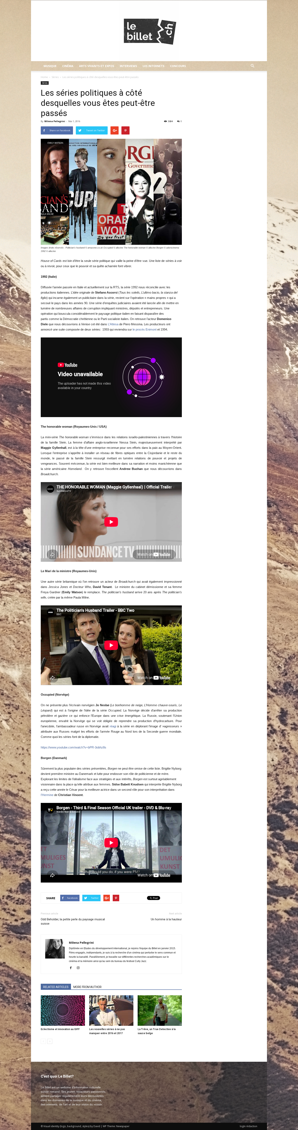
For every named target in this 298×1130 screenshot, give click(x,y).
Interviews (128, 66)
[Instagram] (79, 968)
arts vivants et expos (96, 66)
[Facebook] (72, 968)
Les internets (153, 66)
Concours (178, 66)
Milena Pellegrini (54, 121)
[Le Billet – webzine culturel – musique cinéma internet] (149, 30)
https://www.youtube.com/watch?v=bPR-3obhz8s (73, 747)
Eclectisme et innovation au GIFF (60, 1029)
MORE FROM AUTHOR (87, 987)
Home (44, 77)
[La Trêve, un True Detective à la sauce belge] (160, 1010)
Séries (55, 77)
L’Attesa (113, 324)
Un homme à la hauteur (166, 919)
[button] (252, 66)
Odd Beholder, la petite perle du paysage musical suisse (73, 921)
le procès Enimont (145, 329)
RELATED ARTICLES (56, 987)
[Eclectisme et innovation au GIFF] (63, 1010)
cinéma (67, 66)
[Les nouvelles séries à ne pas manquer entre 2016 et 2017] (111, 1010)
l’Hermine (47, 795)
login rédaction (248, 1126)
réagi (113, 726)
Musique (50, 66)
